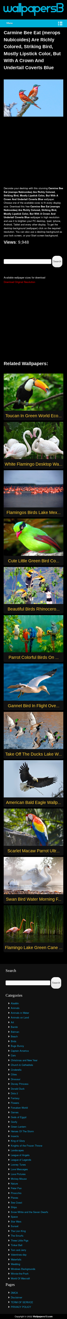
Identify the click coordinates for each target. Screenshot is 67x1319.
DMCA (14, 1292)
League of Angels (20, 1155)
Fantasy (15, 1098)
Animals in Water (20, 1013)
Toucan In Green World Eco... (33, 415)
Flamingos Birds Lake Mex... (34, 512)
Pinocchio (16, 1193)
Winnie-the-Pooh (19, 1273)
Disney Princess (19, 1084)
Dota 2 (14, 1093)
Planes (14, 1197)
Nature (14, 1183)
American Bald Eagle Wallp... (33, 802)
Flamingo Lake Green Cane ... (33, 947)
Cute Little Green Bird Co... (33, 560)
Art (12, 1022)
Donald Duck (18, 1088)
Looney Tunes (18, 1164)
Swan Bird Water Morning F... (33, 899)
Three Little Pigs (19, 1240)
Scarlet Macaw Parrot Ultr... (33, 850)
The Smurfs (17, 1235)
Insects (15, 1136)
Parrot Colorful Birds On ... (34, 657)
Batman (15, 1031)
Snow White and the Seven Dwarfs (29, 1212)
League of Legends (21, 1159)
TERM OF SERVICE (22, 1302)
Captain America (20, 1050)
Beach (14, 1036)
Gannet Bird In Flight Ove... (33, 705)
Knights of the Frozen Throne (26, 1145)
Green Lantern (18, 1126)
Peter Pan (16, 1188)
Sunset (14, 1226)
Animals (15, 1008)
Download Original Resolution (19, 282)
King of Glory (18, 1140)
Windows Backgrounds (23, 1269)
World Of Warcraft (20, 1278)
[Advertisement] (33, 151)
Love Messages (19, 1169)
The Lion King (18, 1231)
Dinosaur (15, 1079)
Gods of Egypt (18, 1117)
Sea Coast (16, 1202)
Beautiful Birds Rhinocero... (34, 609)
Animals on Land (20, 1017)
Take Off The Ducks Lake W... (33, 754)
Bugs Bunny (17, 1046)
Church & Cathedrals (22, 1065)
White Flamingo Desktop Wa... (33, 464)
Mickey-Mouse (19, 1178)
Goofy (14, 1122)
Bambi (14, 1027)
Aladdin (15, 1003)
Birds (13, 1041)
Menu (10, 23)
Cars (13, 1055)
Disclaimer (16, 1297)
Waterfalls (16, 1259)
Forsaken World (19, 1107)
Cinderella (16, 1069)
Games (15, 1112)
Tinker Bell (16, 1245)
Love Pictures (18, 1174)
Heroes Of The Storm (22, 1131)
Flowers (15, 1103)
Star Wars (16, 1221)
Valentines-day (19, 1254)
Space (14, 1216)
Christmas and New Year (24, 1060)
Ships (14, 1207)
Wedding (15, 1264)
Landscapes (17, 1150)
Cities (14, 1074)
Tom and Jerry (18, 1250)
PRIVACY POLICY (21, 1307)
